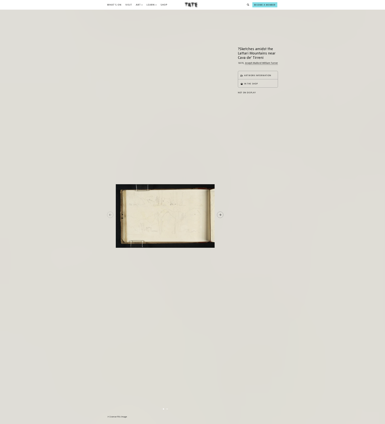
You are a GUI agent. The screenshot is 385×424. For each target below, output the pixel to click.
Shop (164, 4)
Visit (128, 4)
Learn (151, 4)
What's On (114, 4)
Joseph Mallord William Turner (261, 63)
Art (138, 4)
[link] (117, 416)
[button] (247, 5)
